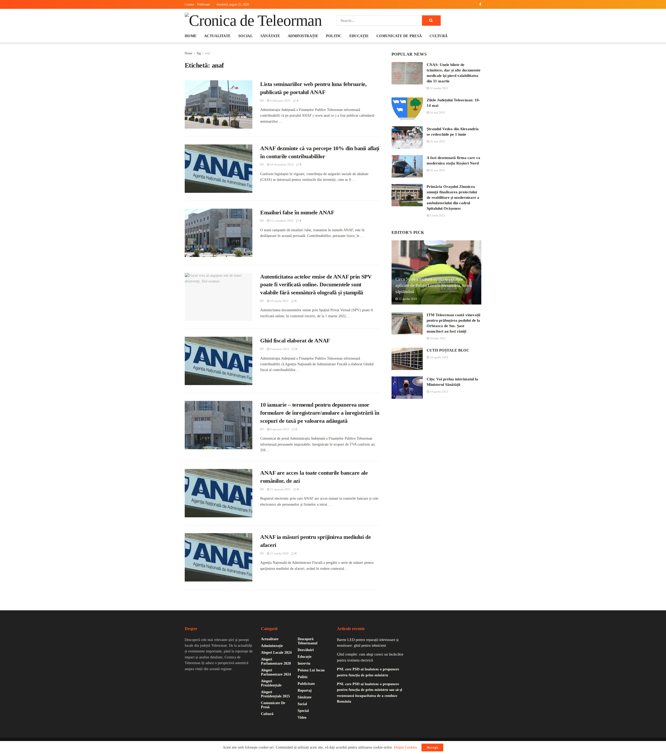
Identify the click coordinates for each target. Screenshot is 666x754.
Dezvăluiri (306, 650)
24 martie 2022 (279, 300)
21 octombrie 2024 (281, 220)
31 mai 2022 (437, 141)
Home (190, 36)
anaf (207, 53)
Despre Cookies (405, 747)
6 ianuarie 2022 (279, 348)
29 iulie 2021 (437, 338)
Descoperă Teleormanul (307, 641)
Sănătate (270, 36)
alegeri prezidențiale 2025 (275, 694)
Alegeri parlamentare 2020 (276, 661)
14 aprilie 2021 (438, 391)
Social (245, 36)
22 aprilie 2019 (407, 298)
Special (303, 711)
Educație (359, 36)
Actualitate (217, 36)
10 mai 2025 (437, 112)
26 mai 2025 (437, 170)
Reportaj (305, 690)
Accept (432, 747)
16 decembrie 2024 (281, 164)
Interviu (304, 663)
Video (302, 717)
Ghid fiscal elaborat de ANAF (295, 340)
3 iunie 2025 (437, 215)
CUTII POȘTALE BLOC (448, 350)
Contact (189, 4)
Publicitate (203, 4)
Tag (198, 53)
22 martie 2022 (438, 88)
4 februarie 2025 (279, 100)
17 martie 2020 (279, 553)
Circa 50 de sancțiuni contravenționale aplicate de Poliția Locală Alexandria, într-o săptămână (433, 285)
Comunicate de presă (399, 36)
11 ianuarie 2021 (280, 489)
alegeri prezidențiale (271, 683)
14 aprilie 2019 (438, 357)
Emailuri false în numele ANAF (297, 212)
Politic (334, 36)
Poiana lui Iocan (311, 670)
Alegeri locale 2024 (276, 652)
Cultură (438, 36)
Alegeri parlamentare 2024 (276, 672)
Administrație (303, 36)
